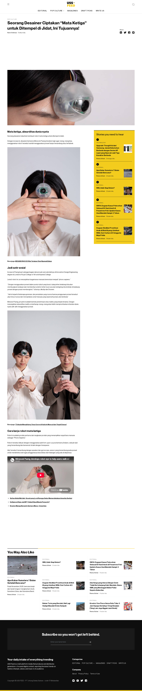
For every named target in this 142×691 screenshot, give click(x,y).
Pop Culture (12, 19)
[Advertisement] (71, 54)
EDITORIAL (42, 11)
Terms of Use (95, 674)
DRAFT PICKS (87, 11)
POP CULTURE (56, 11)
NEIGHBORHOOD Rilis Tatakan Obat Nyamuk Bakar (33, 261)
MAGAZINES (72, 11)
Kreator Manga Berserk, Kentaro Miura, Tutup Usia (28, 506)
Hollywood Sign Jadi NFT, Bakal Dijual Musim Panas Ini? (30, 502)
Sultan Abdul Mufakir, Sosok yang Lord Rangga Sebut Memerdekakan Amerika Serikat (41, 498)
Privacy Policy (83, 674)
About (74, 674)
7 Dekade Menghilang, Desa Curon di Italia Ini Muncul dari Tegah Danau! (41, 424)
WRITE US (100, 11)
